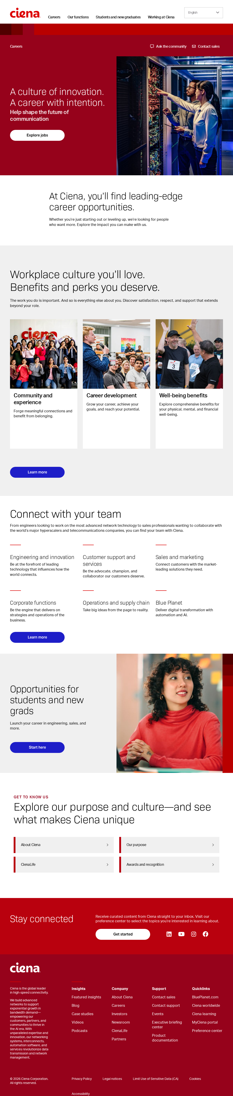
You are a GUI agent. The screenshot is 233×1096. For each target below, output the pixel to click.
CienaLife (119, 1031)
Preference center (207, 1031)
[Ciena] (25, 11)
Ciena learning (204, 1014)
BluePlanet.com (205, 997)
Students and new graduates (118, 17)
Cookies (195, 1079)
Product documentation (165, 1038)
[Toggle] (101, 989)
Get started (123, 934)
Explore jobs (37, 135)
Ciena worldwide (206, 1005)
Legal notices (112, 1079)
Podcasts (79, 1031)
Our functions (78, 17)
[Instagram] (193, 934)
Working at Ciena (161, 17)
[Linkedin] (169, 934)
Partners (119, 1039)
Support (159, 989)
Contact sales (163, 997)
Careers (54, 17)
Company (120, 989)
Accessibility (81, 1094)
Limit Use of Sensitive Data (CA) (155, 1079)
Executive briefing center (167, 1025)
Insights (79, 989)
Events (157, 1014)
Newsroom (121, 1022)
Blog (75, 1005)
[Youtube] (181, 934)
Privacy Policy (82, 1079)
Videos (78, 1022)
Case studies (82, 1014)
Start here (37, 747)
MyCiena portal (205, 1022)
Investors (119, 1014)
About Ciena (122, 997)
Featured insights (86, 997)
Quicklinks (201, 989)
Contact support (166, 1005)
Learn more (37, 472)
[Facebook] (205, 934)
